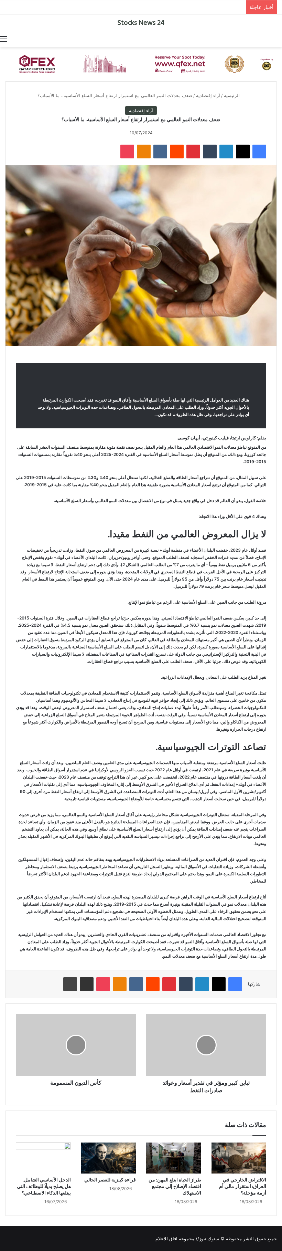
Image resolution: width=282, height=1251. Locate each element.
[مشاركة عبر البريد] (87, 984)
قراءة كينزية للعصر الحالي (110, 1180)
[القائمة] (3, 38)
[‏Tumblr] (210, 151)
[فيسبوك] (259, 151)
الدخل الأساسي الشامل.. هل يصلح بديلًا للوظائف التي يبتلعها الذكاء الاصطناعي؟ (44, 1186)
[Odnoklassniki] (144, 151)
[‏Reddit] (177, 151)
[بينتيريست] (193, 151)
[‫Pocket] (127, 151)
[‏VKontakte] (160, 151)
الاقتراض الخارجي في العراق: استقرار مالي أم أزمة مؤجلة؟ (242, 1186)
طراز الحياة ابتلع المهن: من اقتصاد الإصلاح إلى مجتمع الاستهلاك (175, 1186)
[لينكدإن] (226, 151)
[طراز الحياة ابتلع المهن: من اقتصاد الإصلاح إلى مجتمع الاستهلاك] (173, 1158)
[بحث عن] (278, 38)
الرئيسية (232, 95)
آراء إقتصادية (208, 95)
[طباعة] (70, 984)
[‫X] (243, 151)
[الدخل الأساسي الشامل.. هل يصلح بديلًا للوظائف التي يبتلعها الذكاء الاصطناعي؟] (43, 1158)
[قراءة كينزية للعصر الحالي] (108, 1158)
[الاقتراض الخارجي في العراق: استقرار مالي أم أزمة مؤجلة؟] (239, 1158)
